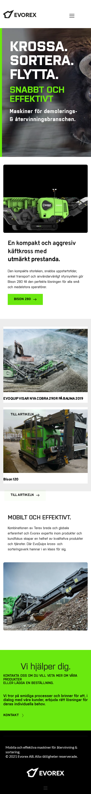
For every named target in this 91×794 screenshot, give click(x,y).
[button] (71, 15)
